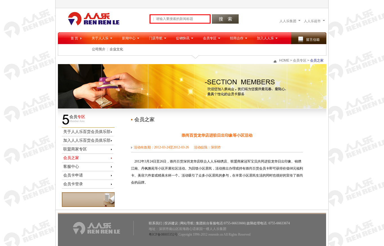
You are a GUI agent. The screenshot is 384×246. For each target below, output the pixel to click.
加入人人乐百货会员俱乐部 (86, 140)
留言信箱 (313, 40)
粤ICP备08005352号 (163, 234)
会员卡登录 (73, 184)
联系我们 (155, 223)
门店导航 (155, 38)
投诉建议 (171, 223)
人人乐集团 (287, 21)
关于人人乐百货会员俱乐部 (86, 132)
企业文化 (116, 49)
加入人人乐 (265, 38)
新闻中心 (128, 38)
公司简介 (98, 49)
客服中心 (71, 166)
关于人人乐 (100, 38)
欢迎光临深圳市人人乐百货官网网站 (93, 19)
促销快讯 (182, 38)
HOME (284, 60)
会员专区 (209, 38)
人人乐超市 (312, 21)
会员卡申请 (73, 175)
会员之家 (71, 158)
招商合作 (236, 38)
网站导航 (187, 223)
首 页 (74, 38)
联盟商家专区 (75, 149)
